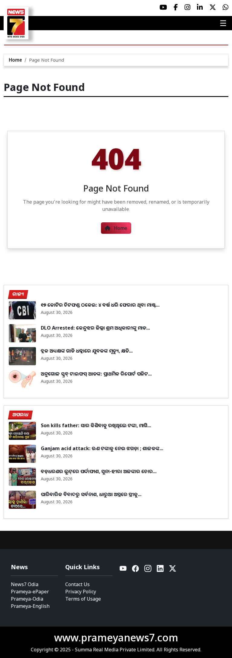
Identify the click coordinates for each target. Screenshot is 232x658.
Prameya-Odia (27, 598)
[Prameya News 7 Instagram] (187, 7)
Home (15, 60)
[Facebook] (136, 570)
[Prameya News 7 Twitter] (212, 7)
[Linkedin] (160, 570)
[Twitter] (172, 570)
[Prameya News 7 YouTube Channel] (163, 7)
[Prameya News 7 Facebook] (176, 7)
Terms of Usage (83, 598)
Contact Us (77, 584)
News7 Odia (24, 584)
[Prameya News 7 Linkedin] (200, 7)
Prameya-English (30, 606)
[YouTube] (123, 570)
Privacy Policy (80, 591)
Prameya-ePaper (30, 591)
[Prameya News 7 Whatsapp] (225, 7)
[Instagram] (148, 570)
